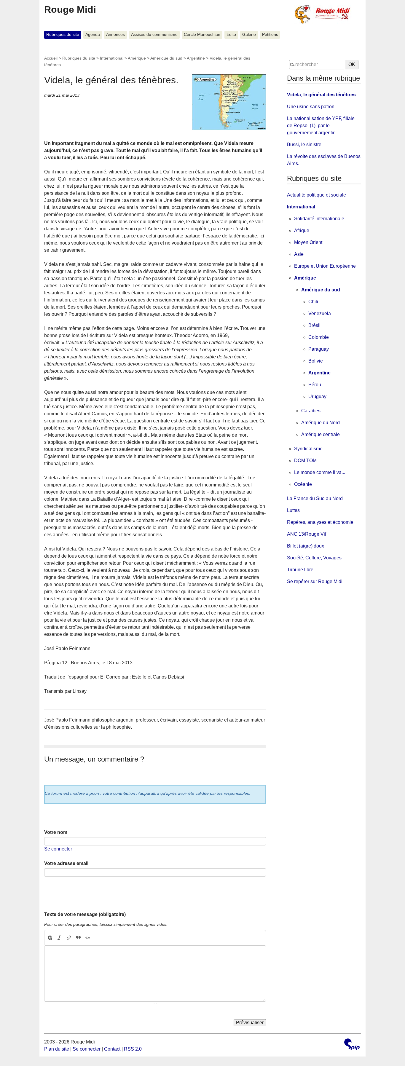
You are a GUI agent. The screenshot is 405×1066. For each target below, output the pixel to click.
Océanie (303, 484)
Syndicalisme (308, 448)
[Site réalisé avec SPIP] (352, 1045)
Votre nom (55, 832)
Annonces (115, 34)
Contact (112, 1048)
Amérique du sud (166, 58)
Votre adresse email (66, 863)
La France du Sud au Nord (315, 498)
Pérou (314, 384)
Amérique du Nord (320, 422)
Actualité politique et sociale (316, 194)
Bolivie (315, 360)
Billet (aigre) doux (305, 545)
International (111, 58)
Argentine (196, 58)
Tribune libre (300, 569)
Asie (299, 254)
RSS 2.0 (133, 1048)
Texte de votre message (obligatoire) (85, 914)
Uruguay (317, 396)
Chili (313, 301)
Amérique (137, 58)
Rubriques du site (62, 34)
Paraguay (318, 349)
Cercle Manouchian (202, 34)
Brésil (314, 325)
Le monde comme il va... (319, 472)
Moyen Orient (308, 242)
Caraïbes (311, 410)
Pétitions (270, 34)
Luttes (293, 510)
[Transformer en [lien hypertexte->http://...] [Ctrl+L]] (69, 937)
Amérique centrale (320, 434)
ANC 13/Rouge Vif (306, 534)
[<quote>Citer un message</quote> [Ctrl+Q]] (78, 937)
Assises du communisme (154, 34)
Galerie (249, 34)
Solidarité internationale (319, 218)
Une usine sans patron (310, 106)
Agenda (92, 34)
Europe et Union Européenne (325, 266)
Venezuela (319, 313)
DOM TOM (305, 460)
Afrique (301, 230)
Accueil (51, 58)
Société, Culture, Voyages (314, 557)
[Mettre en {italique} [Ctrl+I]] (59, 937)
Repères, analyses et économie (320, 522)
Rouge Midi (70, 9)
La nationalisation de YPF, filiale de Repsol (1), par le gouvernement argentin (321, 125)
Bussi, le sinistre (304, 144)
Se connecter (58, 848)
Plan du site (56, 1048)
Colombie (318, 337)
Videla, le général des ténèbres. (322, 94)
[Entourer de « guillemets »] (88, 937)
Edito (231, 34)
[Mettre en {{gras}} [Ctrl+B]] (49, 937)
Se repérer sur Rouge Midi (314, 581)
